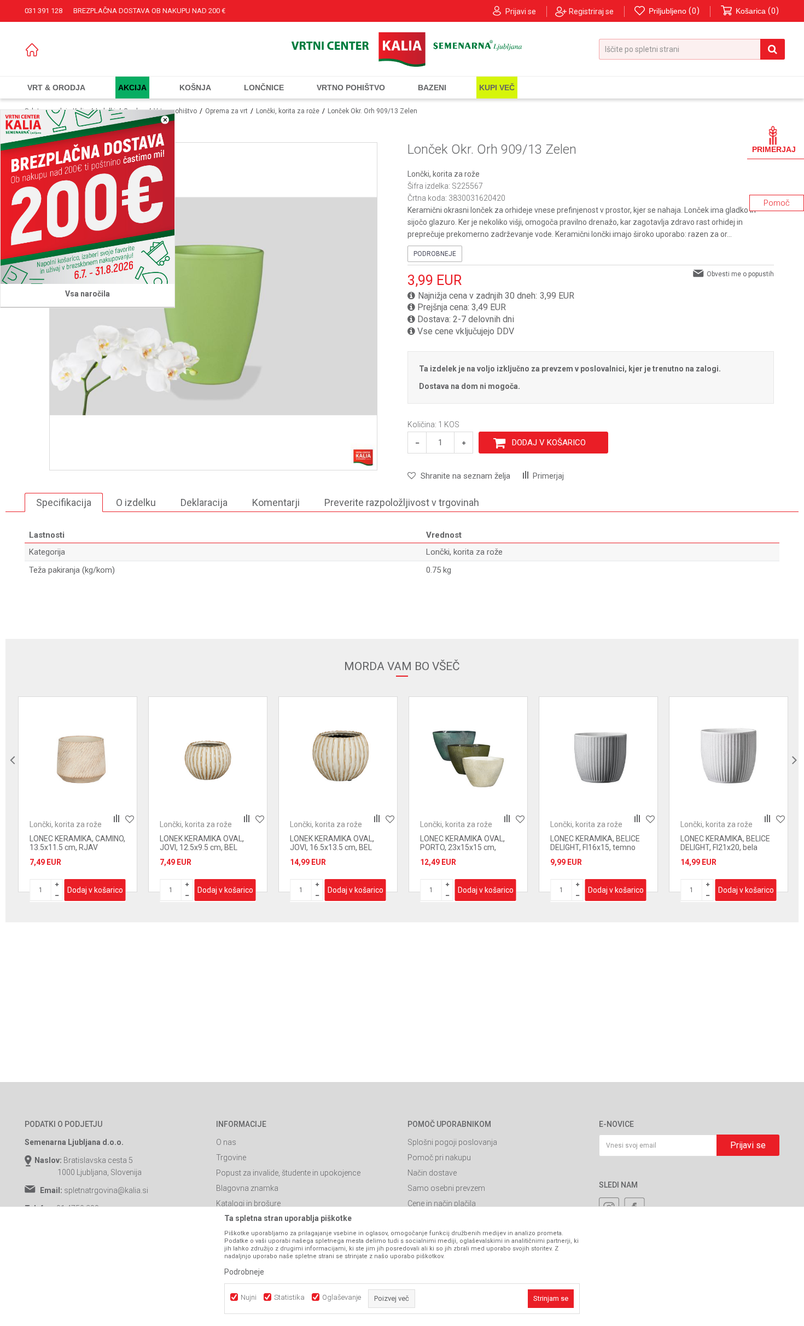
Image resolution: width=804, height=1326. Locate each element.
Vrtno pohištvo (175, 111)
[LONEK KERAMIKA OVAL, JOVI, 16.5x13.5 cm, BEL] (208, 756)
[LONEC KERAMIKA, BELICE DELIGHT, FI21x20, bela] (598, 756)
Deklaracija (204, 502)
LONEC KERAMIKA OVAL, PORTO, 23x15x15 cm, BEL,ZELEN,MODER (332, 847)
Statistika (289, 1297)
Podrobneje (434, 254)
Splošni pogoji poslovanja (452, 1142)
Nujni (249, 1297)
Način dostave (432, 1172)
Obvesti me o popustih (740, 274)
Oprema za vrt (226, 111)
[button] (692, 49)
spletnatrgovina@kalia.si (106, 1190)
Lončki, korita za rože (287, 111)
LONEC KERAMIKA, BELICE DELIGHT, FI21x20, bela (595, 843)
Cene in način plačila (441, 1203)
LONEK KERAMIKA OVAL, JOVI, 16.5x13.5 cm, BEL (202, 843)
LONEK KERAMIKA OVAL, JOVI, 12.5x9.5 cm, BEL (72, 843)
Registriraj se (591, 11)
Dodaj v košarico (549, 442)
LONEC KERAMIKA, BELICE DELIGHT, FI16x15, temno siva (465, 847)
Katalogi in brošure (248, 1203)
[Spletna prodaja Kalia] (402, 49)
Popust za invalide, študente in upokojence (288, 1172)
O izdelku (136, 502)
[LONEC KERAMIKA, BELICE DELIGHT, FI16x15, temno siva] (468, 756)
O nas (226, 1142)
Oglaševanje (341, 1297)
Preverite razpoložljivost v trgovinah (401, 502)
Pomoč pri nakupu (439, 1157)
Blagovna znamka (247, 1188)
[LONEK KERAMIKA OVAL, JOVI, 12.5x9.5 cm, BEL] (78, 756)
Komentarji (276, 502)
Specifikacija (63, 502)
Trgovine (231, 1157)
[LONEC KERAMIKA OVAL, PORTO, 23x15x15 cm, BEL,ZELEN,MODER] (338, 756)
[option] (77, 794)
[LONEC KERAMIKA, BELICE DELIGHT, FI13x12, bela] (728, 756)
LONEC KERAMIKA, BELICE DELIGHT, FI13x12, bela (725, 843)
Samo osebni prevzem (446, 1188)
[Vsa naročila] (87, 197)
